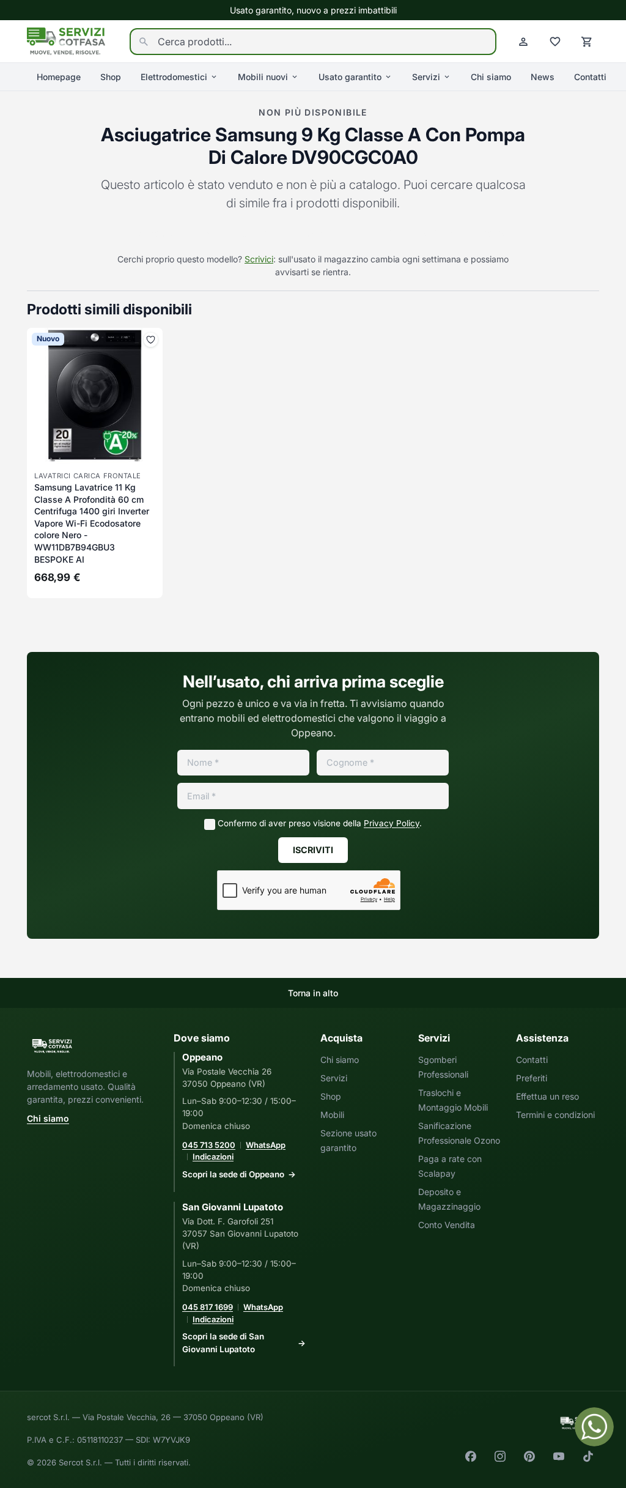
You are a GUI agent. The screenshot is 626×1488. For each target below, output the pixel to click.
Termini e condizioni (555, 1114)
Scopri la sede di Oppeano (233, 1174)
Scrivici (259, 259)
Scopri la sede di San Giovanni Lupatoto (223, 1342)
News (542, 77)
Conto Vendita (446, 1225)
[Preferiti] (555, 41)
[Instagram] (500, 1456)
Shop (110, 77)
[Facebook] (471, 1456)
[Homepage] (66, 40)
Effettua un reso (547, 1096)
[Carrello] (587, 41)
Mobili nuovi (263, 77)
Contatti (590, 77)
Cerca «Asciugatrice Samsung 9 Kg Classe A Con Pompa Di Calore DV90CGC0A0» (313, 234)
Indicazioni (213, 1156)
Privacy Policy (391, 823)
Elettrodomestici (174, 77)
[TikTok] (588, 1456)
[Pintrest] (529, 1456)
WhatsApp (265, 1145)
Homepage (59, 77)
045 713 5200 (208, 1145)
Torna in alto (313, 993)
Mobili (332, 1114)
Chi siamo (491, 77)
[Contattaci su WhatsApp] (594, 1426)
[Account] (523, 41)
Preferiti (531, 1078)
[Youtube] (559, 1456)
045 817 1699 (207, 1307)
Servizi (426, 77)
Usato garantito (350, 77)
